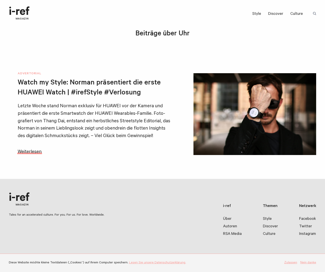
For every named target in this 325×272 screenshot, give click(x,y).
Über (227, 219)
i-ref (19, 14)
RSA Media (232, 234)
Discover (275, 14)
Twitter (305, 226)
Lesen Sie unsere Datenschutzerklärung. (157, 263)
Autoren (230, 226)
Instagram (307, 234)
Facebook (307, 219)
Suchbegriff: (315, 14)
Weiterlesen (30, 152)
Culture (296, 14)
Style (256, 14)
